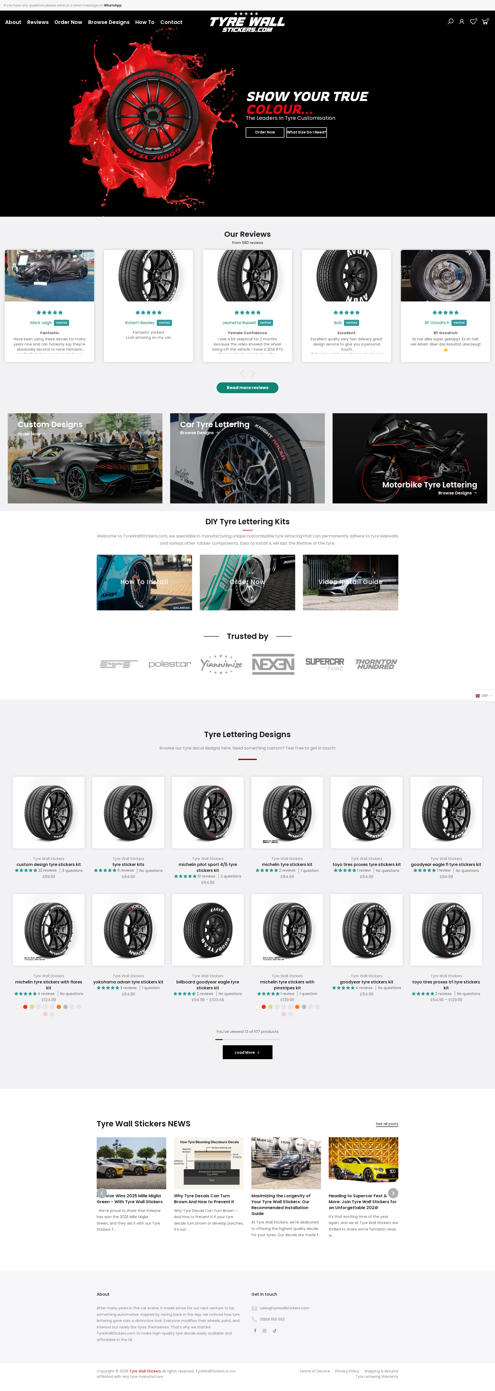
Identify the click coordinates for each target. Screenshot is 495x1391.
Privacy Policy (347, 1371)
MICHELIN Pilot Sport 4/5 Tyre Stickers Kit (208, 867)
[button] (243, 373)
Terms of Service (314, 1371)
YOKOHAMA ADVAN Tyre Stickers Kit (128, 982)
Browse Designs (109, 22)
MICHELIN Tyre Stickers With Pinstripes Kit (287, 985)
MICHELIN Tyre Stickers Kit (287, 864)
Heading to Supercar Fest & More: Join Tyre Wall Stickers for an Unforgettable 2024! (363, 1202)
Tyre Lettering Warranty (377, 1376)
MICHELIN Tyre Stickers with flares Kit (48, 985)
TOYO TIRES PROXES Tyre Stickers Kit (367, 864)
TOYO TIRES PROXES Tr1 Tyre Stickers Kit (446, 985)
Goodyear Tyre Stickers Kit (366, 982)
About (13, 22)
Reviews (38, 22)
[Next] (482, 113)
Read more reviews (247, 388)
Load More (245, 1052)
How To (144, 22)
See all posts (387, 1123)
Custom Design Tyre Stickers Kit (48, 864)
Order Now (68, 22)
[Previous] (12, 113)
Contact (171, 22)
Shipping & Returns (381, 1371)
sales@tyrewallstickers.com (284, 1308)
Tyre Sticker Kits (128, 864)
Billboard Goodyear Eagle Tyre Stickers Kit (207, 985)
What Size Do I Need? (306, 132)
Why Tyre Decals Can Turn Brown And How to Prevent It (204, 1199)
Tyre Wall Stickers (48, 858)
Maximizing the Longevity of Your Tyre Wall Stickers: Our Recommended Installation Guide (281, 1205)
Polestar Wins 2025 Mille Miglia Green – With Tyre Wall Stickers (130, 1199)
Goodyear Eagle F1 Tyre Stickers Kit (446, 864)
